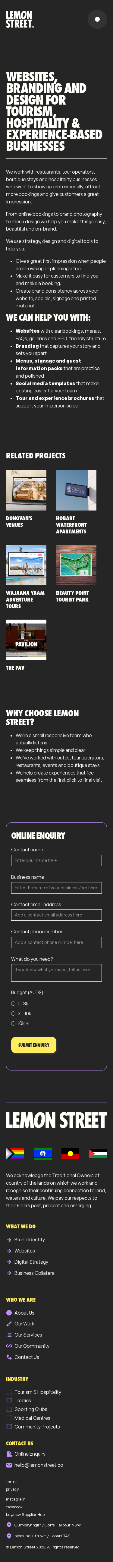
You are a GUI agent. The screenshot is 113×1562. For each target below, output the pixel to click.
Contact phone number (36, 932)
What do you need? (32, 959)
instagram (16, 1499)
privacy (12, 1489)
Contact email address (36, 904)
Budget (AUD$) (27, 992)
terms (11, 1481)
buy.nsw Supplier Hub (25, 1514)
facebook (14, 1506)
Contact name (27, 850)
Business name (27, 877)
